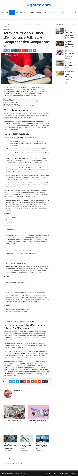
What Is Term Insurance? (11, 102)
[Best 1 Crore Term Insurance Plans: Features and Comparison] (60, 52)
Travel (55, 12)
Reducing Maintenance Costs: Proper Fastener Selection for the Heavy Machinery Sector (10, 446)
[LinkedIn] (12, 50)
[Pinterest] (19, 50)
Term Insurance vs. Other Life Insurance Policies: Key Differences (22, 105)
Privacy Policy (61, 473)
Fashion (39, 12)
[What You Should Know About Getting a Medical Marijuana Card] (60, 73)
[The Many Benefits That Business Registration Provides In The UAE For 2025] (42, 438)
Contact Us (73, 473)
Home (3, 12)
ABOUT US (67, 473)
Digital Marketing (21, 12)
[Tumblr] (16, 50)
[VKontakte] (26, 50)
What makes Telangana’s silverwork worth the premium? (69, 44)
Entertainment (31, 12)
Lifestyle (49, 12)
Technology (5, 17)
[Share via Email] (43, 381)
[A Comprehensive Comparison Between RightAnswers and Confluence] (60, 31)
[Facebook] (5, 50)
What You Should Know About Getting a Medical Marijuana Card (69, 75)
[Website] (14, 393)
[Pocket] (34, 50)
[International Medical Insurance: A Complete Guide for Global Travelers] (26, 438)
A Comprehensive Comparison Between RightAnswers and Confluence (69, 33)
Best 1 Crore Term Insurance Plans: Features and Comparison (69, 53)
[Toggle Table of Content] (36, 100)
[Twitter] (8, 50)
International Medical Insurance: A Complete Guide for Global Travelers (26, 446)
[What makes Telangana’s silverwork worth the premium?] (60, 43)
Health (44, 12)
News (7, 12)
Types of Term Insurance (11, 104)
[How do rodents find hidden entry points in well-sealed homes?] (60, 63)
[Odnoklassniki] (30, 50)
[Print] (46, 381)
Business (12, 12)
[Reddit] (23, 50)
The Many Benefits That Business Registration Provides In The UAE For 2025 (42, 446)
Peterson (8, 46)
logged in (12, 463)
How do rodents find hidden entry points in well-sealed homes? (69, 64)
